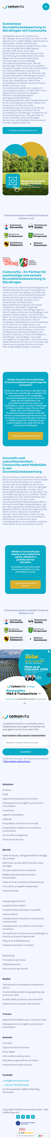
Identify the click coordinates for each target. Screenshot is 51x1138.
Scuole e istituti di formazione (19, 870)
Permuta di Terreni (13, 839)
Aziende (7, 819)
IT (43, 1136)
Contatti (7, 1043)
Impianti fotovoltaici (14, 905)
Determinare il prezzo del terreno (21, 1003)
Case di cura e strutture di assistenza (23, 882)
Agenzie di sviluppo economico (20, 798)
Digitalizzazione (11, 964)
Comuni (6, 790)
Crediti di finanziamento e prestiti (21, 910)
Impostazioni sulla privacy (17, 1064)
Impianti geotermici (13, 901)
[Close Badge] (34, 1131)
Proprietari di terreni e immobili (20, 823)
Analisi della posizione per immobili (22, 999)
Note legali (8, 1051)
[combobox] (43, 1136)
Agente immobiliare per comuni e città (24, 1019)
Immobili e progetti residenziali (20, 886)
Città (5, 794)
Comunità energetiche (15, 835)
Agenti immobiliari (13, 814)
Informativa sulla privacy (16, 1056)
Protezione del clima (14, 960)
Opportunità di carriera (15, 1047)
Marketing (8, 955)
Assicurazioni (10, 914)
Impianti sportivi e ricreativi (18, 945)
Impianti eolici (10, 890)
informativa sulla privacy (17, 761)
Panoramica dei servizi (15, 968)
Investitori (8, 810)
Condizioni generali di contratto (20, 1060)
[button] (46, 6)
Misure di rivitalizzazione (16, 940)
